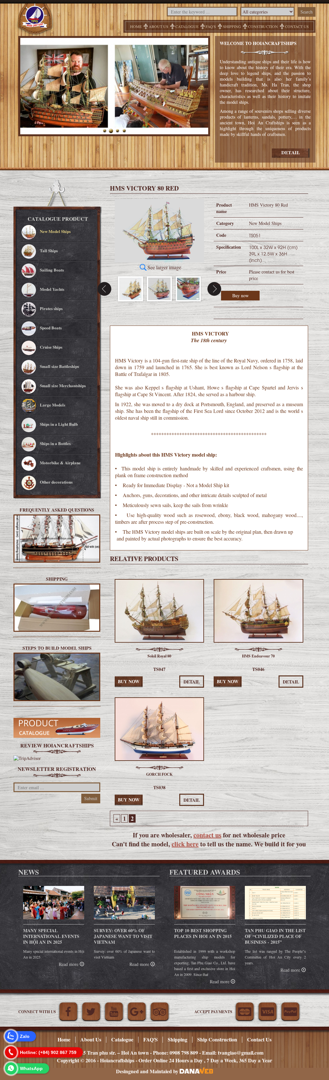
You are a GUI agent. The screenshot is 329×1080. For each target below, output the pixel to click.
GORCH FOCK (159, 774)
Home (136, 26)
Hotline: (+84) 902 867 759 (48, 1052)
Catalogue (187, 26)
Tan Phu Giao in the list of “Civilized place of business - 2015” (275, 936)
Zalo (25, 1036)
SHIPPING (57, 579)
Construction (263, 26)
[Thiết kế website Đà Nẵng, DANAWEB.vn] (196, 1071)
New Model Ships (265, 223)
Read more (69, 964)
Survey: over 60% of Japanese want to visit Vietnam (123, 936)
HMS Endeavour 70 (258, 656)
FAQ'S (211, 26)
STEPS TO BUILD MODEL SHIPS (57, 648)
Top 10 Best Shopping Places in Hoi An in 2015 (203, 933)
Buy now (240, 295)
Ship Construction (217, 1039)
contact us (207, 835)
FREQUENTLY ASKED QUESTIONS (57, 509)
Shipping (232, 26)
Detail (191, 681)
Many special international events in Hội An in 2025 (51, 936)
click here (185, 844)
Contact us (297, 26)
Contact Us (259, 1039)
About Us (158, 26)
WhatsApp (31, 1068)
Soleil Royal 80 (159, 656)
